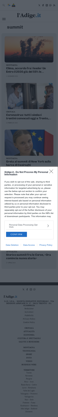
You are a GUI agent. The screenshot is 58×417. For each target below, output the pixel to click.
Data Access (29, 245)
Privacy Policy (45, 245)
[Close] (52, 172)
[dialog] (29, 209)
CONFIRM (16, 234)
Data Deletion (12, 245)
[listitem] (29, 226)
